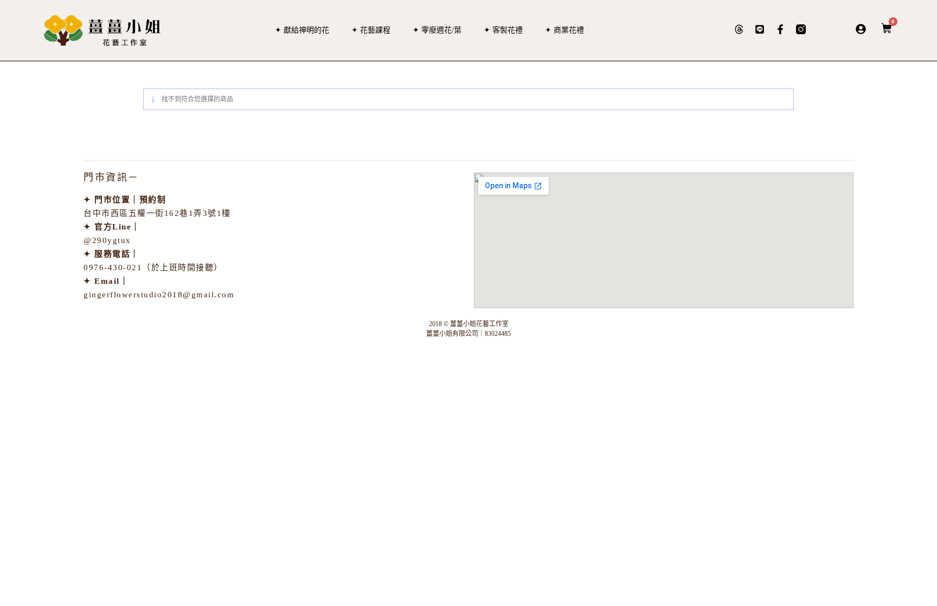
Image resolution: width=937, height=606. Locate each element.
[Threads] (739, 29)
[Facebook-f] (780, 29)
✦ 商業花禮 (564, 30)
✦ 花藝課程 (370, 30)
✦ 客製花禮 (503, 30)
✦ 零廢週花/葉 (437, 30)
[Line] (760, 29)
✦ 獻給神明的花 (302, 30)
